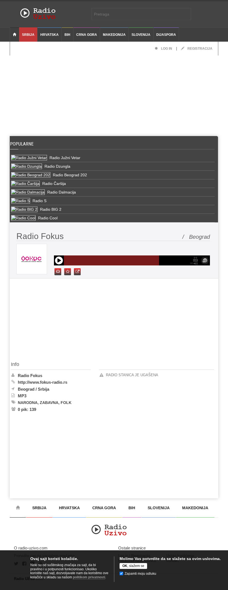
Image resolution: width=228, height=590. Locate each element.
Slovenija (141, 35)
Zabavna (49, 402)
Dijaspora (166, 35)
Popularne (23, 144)
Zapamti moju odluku (140, 574)
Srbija (28, 35)
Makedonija (114, 35)
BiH (67, 35)
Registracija (199, 49)
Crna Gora (86, 35)
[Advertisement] (114, 94)
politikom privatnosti (89, 577)
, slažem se (133, 566)
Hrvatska (49, 35)
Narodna (28, 402)
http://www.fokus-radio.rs (42, 382)
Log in (166, 49)
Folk (66, 402)
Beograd (26, 389)
